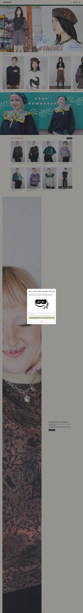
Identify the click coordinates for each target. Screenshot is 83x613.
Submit (42, 317)
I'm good (41, 321)
